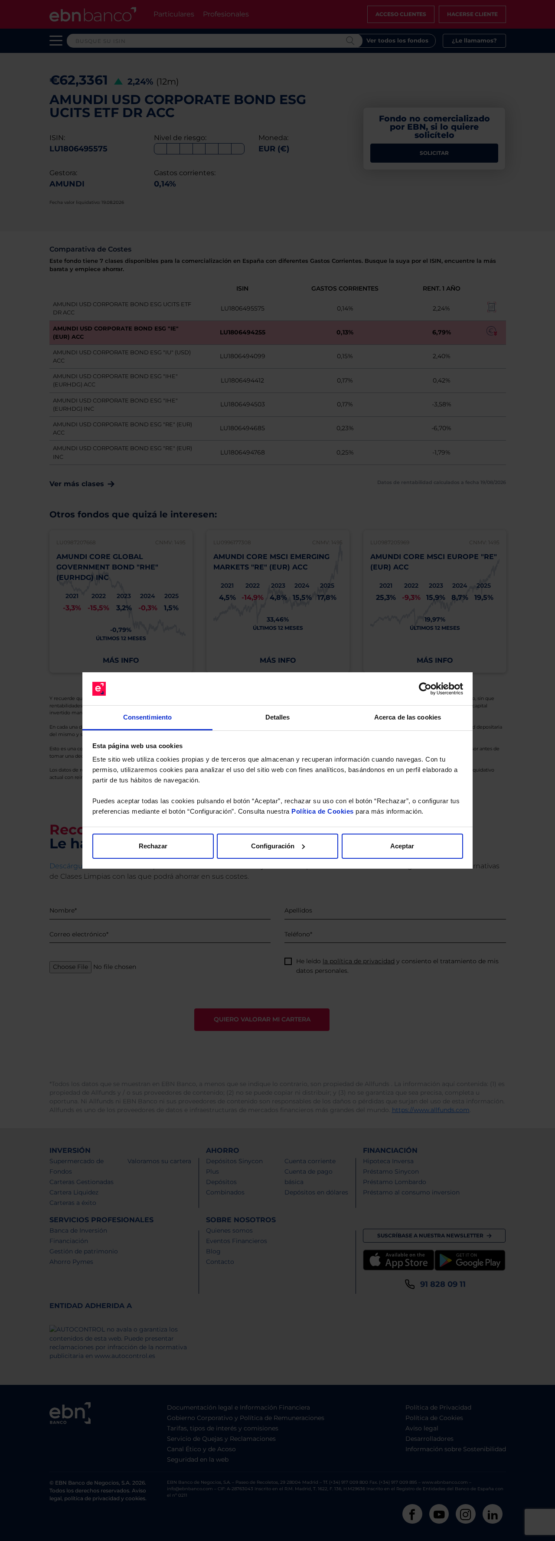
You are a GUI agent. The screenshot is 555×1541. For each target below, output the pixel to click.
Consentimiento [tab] (147, 717)
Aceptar (402, 846)
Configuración (272, 846)
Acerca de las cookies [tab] (407, 717)
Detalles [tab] (277, 717)
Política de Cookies (322, 811)
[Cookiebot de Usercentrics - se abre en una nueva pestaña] (425, 688)
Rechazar (153, 846)
